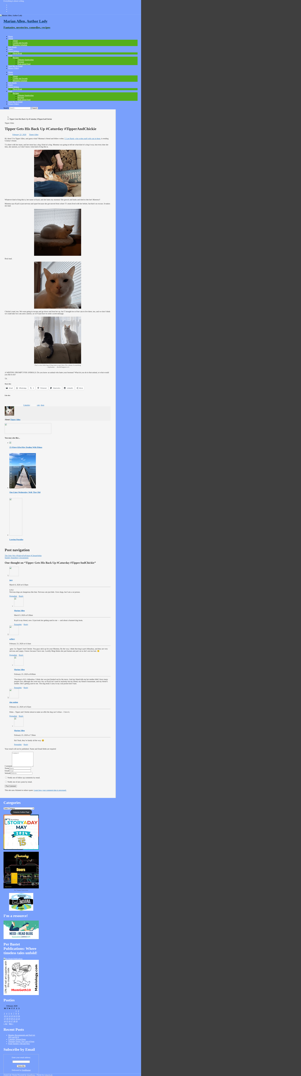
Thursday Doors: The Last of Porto (21, 1042)
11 (7, 1016)
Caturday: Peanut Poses (17, 1039)
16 (19, 1016)
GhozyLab (48, 1075)
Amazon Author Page (21, 812)
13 (12, 1016)
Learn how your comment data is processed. (50, 790)
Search (6, 108)
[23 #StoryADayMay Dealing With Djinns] (10, 443)
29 (17, 1021)
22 (17, 1019)
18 (7, 1019)
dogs (42, 405)
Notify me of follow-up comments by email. (24, 778)
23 (19, 1019)
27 (12, 1021)
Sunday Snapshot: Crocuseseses (16, 558)
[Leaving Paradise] (15, 535)
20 (12, 1019)
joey (11, 580)
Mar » (11, 1024)
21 (14, 1019)
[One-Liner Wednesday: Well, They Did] (22, 488)
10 (5, 1016)
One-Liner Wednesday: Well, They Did (24, 492)
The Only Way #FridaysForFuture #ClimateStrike (23, 556)
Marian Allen (19, 611)
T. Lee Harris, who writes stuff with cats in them (82, 139)
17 (5, 1019)
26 (9, 1021)
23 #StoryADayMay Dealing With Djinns (25, 447)
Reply (21, 596)
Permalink (13, 596)
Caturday (26, 405)
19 (9, 1019)
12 (9, 1016)
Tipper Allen (33, 135)
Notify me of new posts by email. (20, 782)
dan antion (13, 702)
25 (7, 1021)
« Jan (5, 1024)
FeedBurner (26, 1070)
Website (8, 773)
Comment (8, 766)
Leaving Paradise (16, 540)
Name (7, 768)
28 (14, 1021)
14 (14, 1016)
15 (17, 1016)
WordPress (31, 1075)
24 (5, 1021)
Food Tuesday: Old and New (19, 1044)
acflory (12, 639)
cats (38, 405)
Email (7, 771)
